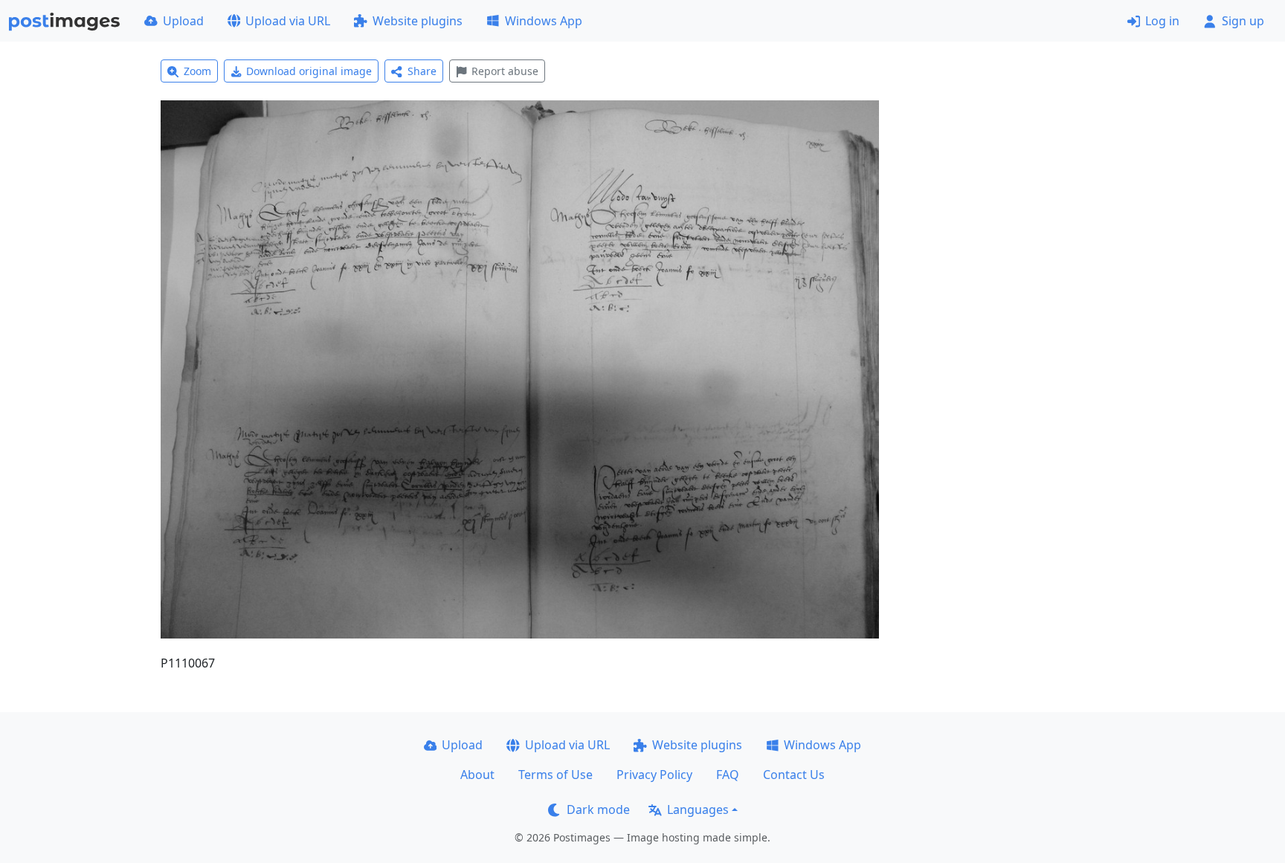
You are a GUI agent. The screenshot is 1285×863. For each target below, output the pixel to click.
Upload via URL (287, 21)
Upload (183, 21)
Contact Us (794, 774)
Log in (1162, 21)
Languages (698, 809)
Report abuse (504, 71)
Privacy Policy (654, 774)
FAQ (727, 774)
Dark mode (598, 809)
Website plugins (418, 21)
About (477, 774)
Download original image (309, 71)
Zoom (197, 71)
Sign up (1243, 21)
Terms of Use (555, 774)
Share (422, 71)
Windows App (543, 21)
